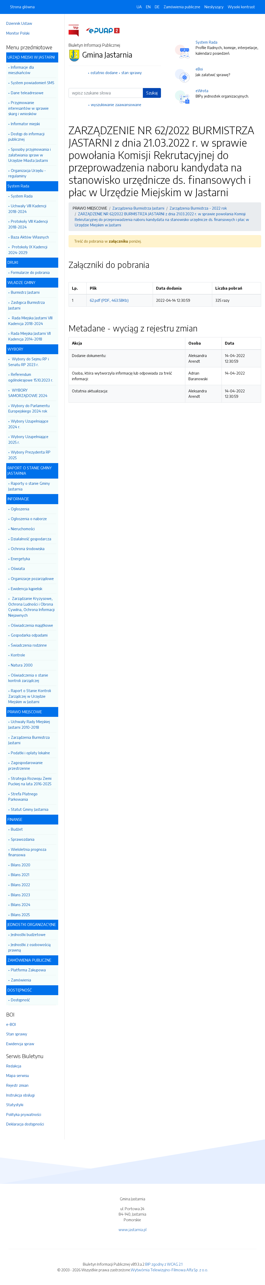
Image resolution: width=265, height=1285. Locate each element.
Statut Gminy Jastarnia (29, 809)
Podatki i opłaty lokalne (30, 752)
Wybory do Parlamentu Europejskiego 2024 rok (29, 408)
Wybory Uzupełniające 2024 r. (28, 424)
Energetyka (20, 558)
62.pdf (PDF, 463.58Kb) (109, 300)
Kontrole (18, 655)
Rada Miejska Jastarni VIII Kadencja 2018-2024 (30, 320)
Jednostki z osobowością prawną (29, 947)
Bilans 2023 (20, 894)
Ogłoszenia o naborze (29, 518)
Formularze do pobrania (30, 272)
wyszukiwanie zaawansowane (116, 104)
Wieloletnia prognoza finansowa (27, 852)
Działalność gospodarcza (31, 538)
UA (139, 6)
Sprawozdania (22, 839)
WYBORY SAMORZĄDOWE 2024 (27, 393)
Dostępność (20, 999)
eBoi (199, 69)
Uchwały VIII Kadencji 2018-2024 (27, 208)
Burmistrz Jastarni (25, 292)
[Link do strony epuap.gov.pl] (103, 30)
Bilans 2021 (20, 874)
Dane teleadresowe (27, 92)
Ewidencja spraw (20, 1043)
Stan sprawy (16, 1034)
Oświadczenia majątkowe (32, 625)
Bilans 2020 (20, 864)
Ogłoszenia (20, 508)
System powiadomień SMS (32, 82)
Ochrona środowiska (28, 548)
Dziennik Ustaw (19, 23)
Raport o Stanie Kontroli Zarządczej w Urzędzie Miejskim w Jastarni (29, 696)
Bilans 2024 (20, 904)
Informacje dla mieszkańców (21, 70)
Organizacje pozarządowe (32, 578)
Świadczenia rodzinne (29, 645)
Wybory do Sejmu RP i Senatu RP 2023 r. (28, 361)
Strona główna (22, 6)
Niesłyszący (214, 6)
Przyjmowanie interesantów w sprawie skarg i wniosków (28, 108)
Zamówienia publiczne (182, 6)
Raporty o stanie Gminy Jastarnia (29, 486)
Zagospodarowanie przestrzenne (25, 765)
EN (148, 6)
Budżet (17, 829)
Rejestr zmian (17, 1085)
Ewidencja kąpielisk (26, 588)
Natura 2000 (22, 665)
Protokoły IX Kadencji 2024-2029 (27, 249)
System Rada (22, 196)
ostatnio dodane (104, 72)
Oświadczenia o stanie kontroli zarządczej (28, 678)
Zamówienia (21, 980)
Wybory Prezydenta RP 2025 (29, 455)
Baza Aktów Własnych (30, 237)
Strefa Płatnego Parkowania (23, 796)
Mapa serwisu (17, 1075)
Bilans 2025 (20, 914)
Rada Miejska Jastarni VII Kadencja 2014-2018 (29, 336)
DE (157, 6)
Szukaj (152, 93)
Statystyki (14, 1104)
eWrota (202, 90)
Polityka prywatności (23, 1114)
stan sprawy (131, 72)
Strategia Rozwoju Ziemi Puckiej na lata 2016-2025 (29, 781)
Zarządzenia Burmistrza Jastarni (29, 740)
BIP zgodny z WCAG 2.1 (163, 1264)
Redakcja (13, 1066)
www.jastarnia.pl (132, 1229)
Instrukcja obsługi (20, 1095)
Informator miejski (25, 123)
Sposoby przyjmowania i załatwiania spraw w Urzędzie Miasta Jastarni (29, 155)
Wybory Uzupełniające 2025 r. (28, 439)
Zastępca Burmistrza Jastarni (26, 305)
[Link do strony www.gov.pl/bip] (77, 30)
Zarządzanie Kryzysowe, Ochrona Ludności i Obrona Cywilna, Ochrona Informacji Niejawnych (31, 606)
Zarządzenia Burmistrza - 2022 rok (198, 208)
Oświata (18, 568)
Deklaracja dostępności (25, 1124)
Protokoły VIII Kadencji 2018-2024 (28, 224)
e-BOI (11, 1024)
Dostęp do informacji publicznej (26, 136)
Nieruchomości (23, 528)
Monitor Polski (18, 33)
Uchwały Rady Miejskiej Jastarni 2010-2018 (29, 724)
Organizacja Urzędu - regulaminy (27, 173)
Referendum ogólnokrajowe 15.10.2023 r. (30, 377)
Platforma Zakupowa (28, 969)
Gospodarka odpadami (29, 635)
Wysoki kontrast (241, 6)
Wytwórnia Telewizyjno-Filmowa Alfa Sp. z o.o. (169, 1269)
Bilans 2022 (20, 884)
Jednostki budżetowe (28, 934)
